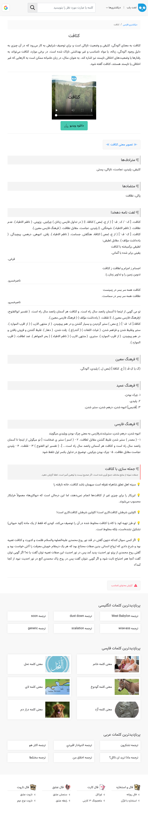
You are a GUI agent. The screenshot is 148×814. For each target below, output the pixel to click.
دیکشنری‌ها (115, 7)
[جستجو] (32, 8)
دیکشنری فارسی (130, 24)
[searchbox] (62, 8)
